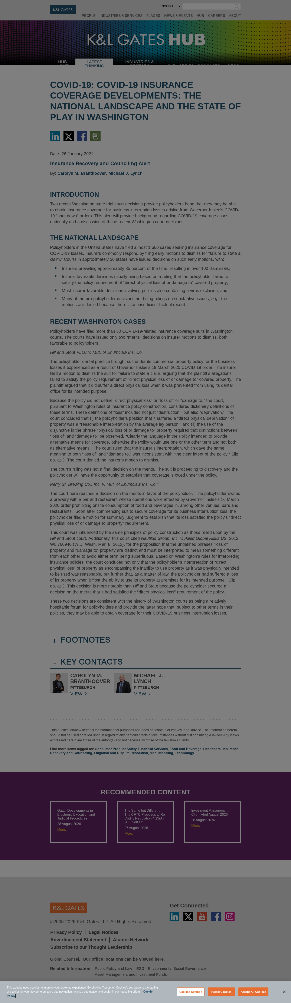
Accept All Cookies (253, 991)
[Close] (284, 991)
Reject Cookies (221, 991)
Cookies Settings (190, 991)
